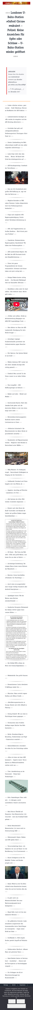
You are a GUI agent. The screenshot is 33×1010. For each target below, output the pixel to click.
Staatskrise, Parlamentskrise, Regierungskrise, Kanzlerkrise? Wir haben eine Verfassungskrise (15, 242)
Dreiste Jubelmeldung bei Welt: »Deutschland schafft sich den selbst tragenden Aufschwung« (16, 145)
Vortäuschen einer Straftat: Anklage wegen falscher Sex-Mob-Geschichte (15, 725)
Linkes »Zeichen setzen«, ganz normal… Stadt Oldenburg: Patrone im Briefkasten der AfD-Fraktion (16, 107)
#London (19, 79)
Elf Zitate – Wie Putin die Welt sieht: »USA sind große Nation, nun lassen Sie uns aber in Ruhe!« (16, 554)
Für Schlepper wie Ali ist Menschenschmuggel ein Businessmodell (14, 975)
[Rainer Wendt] (16, 867)
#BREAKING (11, 71)
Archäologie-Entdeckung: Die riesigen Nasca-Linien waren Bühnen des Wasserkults (16, 566)
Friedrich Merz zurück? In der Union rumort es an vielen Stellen (15, 376)
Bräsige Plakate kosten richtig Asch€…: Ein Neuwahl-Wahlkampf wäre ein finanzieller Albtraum (15, 280)
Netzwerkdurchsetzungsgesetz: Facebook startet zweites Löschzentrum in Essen (15, 419)
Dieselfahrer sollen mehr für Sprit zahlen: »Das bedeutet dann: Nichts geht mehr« (16, 291)
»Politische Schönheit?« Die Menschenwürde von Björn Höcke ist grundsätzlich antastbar (16, 431)
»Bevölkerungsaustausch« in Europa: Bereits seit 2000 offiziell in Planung (16, 704)
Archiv (14, 985)
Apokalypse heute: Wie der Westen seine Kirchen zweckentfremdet (14, 598)
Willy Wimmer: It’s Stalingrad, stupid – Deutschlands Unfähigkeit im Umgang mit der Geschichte (16, 472)
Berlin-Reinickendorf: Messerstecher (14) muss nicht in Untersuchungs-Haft (15, 828)
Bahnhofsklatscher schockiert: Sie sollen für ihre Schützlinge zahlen (16, 748)
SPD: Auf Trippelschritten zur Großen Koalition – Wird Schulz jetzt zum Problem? (16, 231)
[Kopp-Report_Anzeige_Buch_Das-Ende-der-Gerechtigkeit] (16, 616)
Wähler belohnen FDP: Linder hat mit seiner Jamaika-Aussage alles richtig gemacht (16, 364)
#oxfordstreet (15, 77)
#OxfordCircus (12, 82)
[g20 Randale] (16, 172)
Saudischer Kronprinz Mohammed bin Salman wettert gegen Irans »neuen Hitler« (16, 609)
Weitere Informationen (16, 1006)
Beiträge (6, 985)
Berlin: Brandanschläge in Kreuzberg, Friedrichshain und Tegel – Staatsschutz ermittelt (16, 736)
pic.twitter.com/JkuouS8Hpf (16, 85)
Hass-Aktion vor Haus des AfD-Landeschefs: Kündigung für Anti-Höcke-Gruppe (15, 330)
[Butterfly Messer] (16, 780)
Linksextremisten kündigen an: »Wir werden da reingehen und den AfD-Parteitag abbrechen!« (16, 119)
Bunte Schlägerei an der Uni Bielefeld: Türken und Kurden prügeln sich (15, 860)
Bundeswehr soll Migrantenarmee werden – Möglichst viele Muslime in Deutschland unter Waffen (16, 442)
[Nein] (31, 998)
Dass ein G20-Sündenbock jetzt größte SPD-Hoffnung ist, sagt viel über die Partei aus (15, 191)
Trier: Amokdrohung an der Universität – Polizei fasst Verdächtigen (14, 774)
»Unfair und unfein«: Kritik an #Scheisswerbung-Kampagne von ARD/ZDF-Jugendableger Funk (15, 318)
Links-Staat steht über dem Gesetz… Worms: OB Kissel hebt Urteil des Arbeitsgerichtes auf (15, 156)
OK (12, 1001)
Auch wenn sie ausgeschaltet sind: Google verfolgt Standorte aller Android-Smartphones (16, 586)
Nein (20, 1001)
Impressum (22, 985)
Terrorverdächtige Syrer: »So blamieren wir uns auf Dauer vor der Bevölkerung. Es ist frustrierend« (16, 848)
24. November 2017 (14, 92)
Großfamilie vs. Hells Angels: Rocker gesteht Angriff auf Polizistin (16, 940)
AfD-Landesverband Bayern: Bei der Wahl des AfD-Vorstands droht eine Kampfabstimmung (16, 254)
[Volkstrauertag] (16, 453)
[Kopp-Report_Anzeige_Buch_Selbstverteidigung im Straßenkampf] (16, 520)
